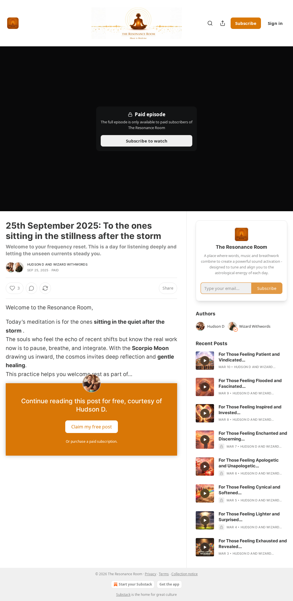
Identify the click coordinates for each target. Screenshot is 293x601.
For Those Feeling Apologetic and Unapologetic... (249, 462)
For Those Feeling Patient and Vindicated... (249, 357)
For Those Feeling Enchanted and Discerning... (253, 436)
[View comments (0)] (31, 288)
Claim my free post (91, 427)
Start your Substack (135, 584)
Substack (123, 594)
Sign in (275, 23)
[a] (204, 360)
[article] (241, 360)
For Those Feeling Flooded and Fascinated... (250, 383)
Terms (164, 574)
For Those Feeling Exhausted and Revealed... (253, 543)
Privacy (150, 574)
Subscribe (245, 23)
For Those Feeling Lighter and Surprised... (249, 516)
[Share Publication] (222, 23)
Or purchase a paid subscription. (91, 441)
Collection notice (184, 574)
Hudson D (35, 264)
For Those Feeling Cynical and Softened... (249, 489)
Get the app (169, 584)
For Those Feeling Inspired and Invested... (250, 409)
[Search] (210, 23)
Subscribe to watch (146, 141)
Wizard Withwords (70, 264)
